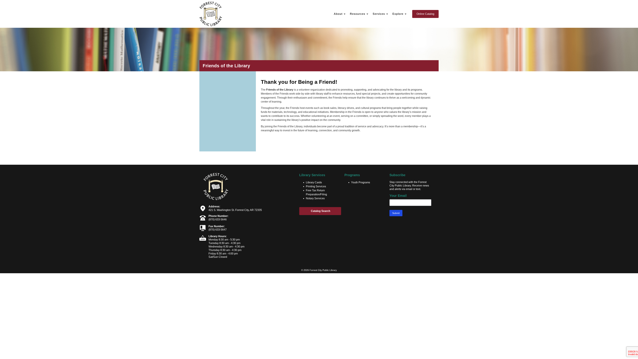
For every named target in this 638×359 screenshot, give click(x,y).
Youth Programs (360, 182)
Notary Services (315, 198)
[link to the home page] (210, 14)
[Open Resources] (367, 14)
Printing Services (316, 186)
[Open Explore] (405, 14)
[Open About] (344, 14)
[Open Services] (387, 14)
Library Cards (314, 182)
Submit (396, 213)
